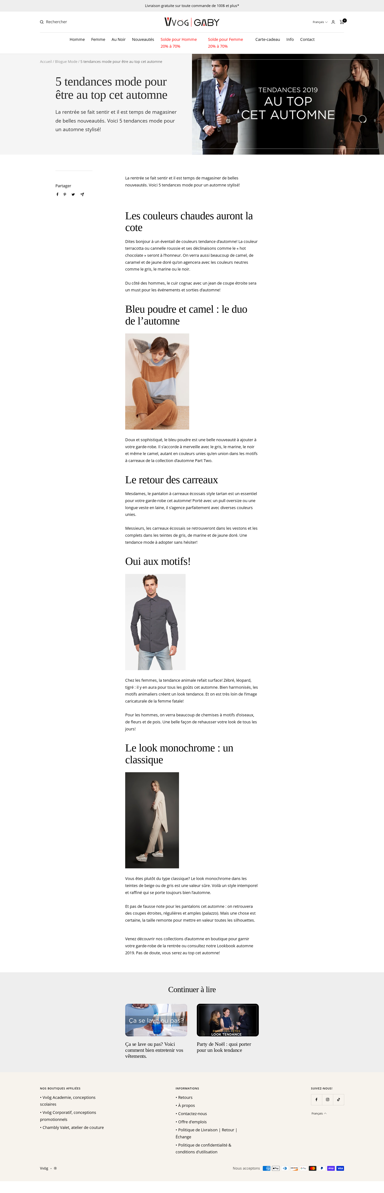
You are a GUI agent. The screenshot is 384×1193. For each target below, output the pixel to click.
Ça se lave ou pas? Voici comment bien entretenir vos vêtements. (154, 1050)
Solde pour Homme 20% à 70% (179, 43)
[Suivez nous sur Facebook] (316, 1099)
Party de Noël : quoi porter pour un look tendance (224, 1047)
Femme (98, 39)
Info (290, 39)
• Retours (184, 1097)
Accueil (46, 61)
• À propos (185, 1105)
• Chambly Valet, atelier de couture (72, 1127)
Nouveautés (143, 39)
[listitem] (57, 194)
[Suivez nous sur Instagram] (327, 1099)
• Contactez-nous (191, 1113)
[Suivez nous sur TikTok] (338, 1099)
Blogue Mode (66, 61)
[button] (320, 22)
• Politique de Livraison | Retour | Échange (206, 1133)
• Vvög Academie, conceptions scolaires (68, 1101)
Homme (77, 39)
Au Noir (119, 39)
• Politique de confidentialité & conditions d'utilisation (203, 1148)
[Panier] (342, 22)
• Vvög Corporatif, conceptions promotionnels (68, 1116)
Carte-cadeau (267, 39)
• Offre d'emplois (191, 1122)
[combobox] (76, 21)
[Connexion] (333, 22)
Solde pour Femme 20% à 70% (225, 43)
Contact (307, 39)
